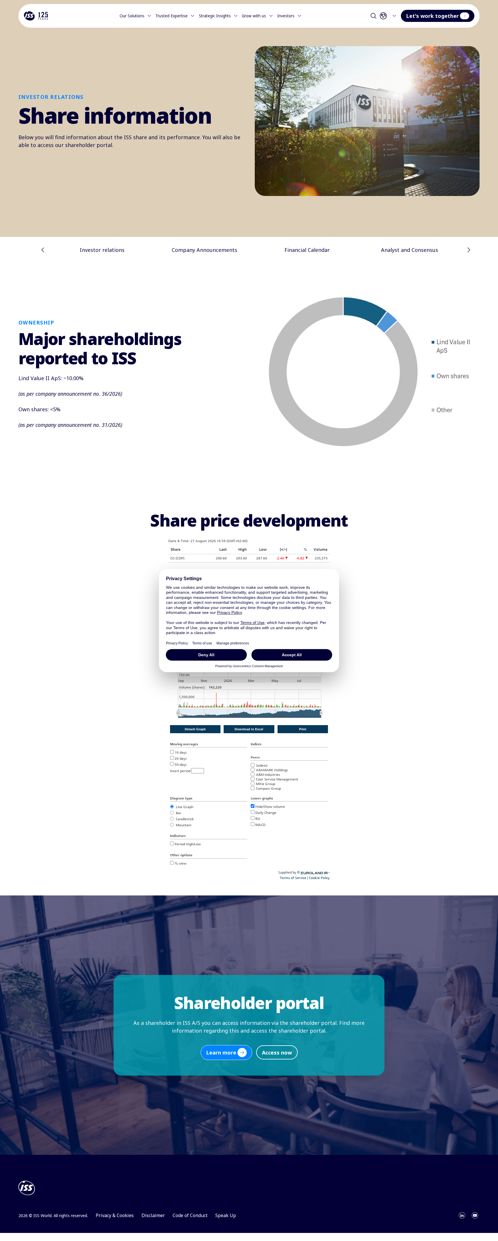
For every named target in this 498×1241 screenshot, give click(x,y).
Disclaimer (153, 1215)
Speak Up (225, 1215)
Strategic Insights (215, 15)
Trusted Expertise (171, 15)
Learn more (221, 1052)
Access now (277, 1052)
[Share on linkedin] (462, 1215)
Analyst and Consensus (409, 249)
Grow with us (254, 15)
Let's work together (432, 15)
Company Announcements (204, 249)
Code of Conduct (190, 1215)
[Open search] (373, 16)
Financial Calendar (307, 249)
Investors (286, 15)
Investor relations (102, 249)
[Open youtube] (475, 1215)
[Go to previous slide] (42, 249)
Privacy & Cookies (115, 1215)
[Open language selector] (389, 15)
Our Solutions (132, 15)
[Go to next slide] (468, 249)
